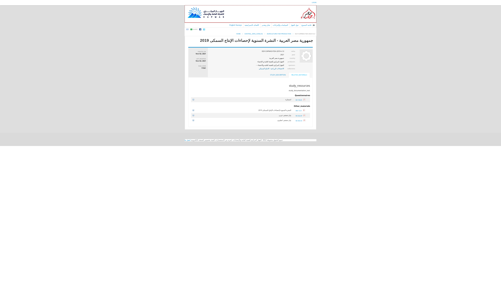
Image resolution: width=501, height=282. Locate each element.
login (314, 2)
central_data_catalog (253, 34)
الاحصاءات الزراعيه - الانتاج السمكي (271, 68)
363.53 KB (299, 121)
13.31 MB (299, 111)
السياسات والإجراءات (280, 25)
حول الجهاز (295, 25)
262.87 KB (299, 116)
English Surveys (235, 25)
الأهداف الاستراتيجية (252, 25)
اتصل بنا (187, 140)
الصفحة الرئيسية (314, 25)
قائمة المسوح (306, 25)
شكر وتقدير (266, 25)
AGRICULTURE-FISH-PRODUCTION (279, 34)
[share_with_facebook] (200, 30)
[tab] (299, 75)
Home (238, 34)
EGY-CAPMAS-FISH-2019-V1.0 (305, 34)
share (195, 29)
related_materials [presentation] (299, 75)
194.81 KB (299, 100)
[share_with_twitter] (204, 30)
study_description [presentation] (278, 75)
